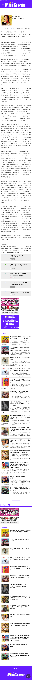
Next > (18, 501)
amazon (13, 259)
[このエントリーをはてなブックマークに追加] (20, 28)
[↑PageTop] (28, 678)
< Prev (14, 501)
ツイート (6, 28)
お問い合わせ (16, 668)
